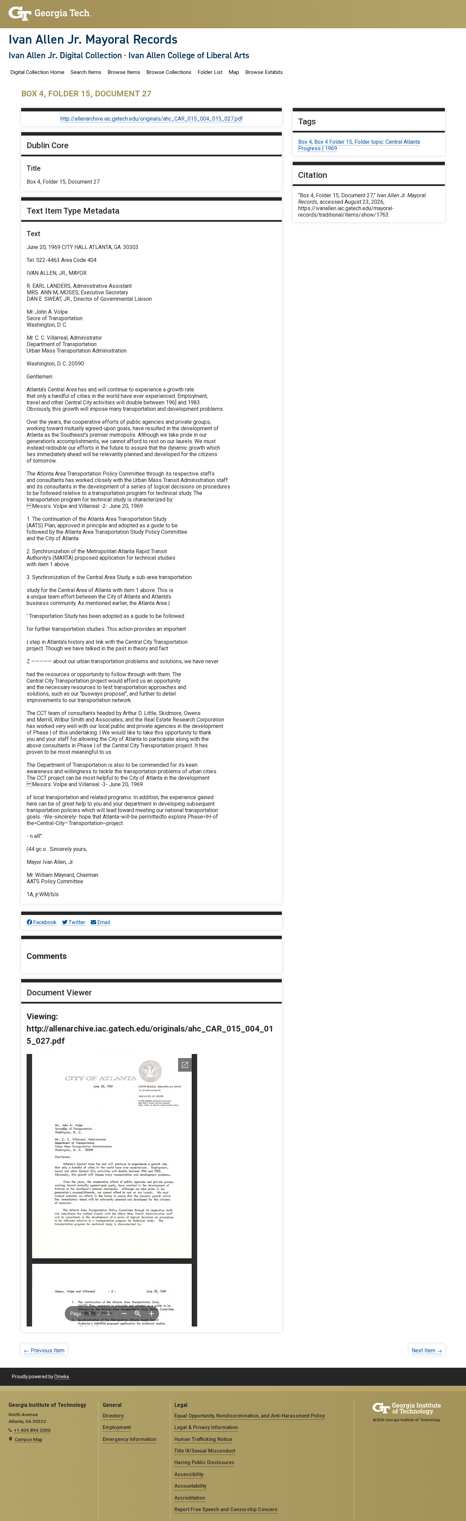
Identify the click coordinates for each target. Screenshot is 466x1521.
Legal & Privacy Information (206, 1427)
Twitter (77, 922)
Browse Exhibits (264, 72)
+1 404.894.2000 (32, 1430)
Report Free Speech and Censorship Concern (225, 1509)
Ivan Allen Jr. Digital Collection (65, 55)
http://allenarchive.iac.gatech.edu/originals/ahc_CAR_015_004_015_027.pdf (151, 118)
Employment (117, 1427)
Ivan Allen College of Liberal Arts (188, 55)
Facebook (45, 922)
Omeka (61, 1376)
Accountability (190, 1486)
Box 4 (305, 142)
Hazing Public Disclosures (204, 1462)
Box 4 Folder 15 (333, 142)
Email (103, 922)
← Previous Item (44, 1350)
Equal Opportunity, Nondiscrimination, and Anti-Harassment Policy (249, 1415)
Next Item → (427, 1350)
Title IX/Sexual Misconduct (204, 1451)
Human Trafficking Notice (203, 1439)
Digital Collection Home (37, 72)
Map (234, 72)
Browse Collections (168, 72)
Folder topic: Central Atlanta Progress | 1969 (359, 145)
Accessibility (188, 1474)
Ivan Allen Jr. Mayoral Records (93, 39)
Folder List (210, 72)
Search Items (86, 72)
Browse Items (123, 72)
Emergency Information (129, 1439)
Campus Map (28, 1439)
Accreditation (189, 1498)
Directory (113, 1415)
